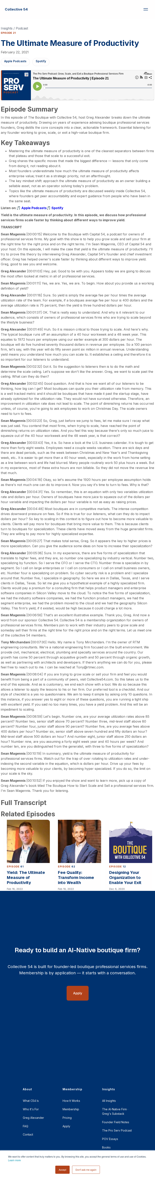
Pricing (67, 1117)
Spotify (41, 61)
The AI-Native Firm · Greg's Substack (115, 1111)
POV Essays (110, 1139)
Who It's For (31, 1109)
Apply (66, 1126)
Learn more (14, 1160)
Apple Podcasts (15, 61)
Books (106, 1147)
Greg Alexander (33, 1117)
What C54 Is (31, 1100)
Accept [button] (62, 1169)
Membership (71, 1109)
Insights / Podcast (14, 28)
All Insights (109, 1100)
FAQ (25, 1126)
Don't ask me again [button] (85, 1169)
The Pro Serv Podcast (117, 1130)
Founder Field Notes (115, 1122)
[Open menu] (145, 9)
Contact (28, 1134)
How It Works (71, 1100)
